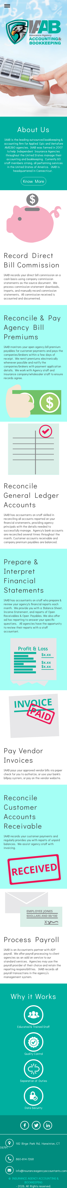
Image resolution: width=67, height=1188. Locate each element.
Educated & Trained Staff (33, 1027)
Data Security (33, 1108)
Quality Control (33, 1054)
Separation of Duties (33, 1081)
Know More (33, 181)
